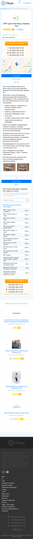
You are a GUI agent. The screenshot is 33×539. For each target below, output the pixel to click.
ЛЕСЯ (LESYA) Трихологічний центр (16, 413)
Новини (4, 489)
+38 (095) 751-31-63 (16, 53)
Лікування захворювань (9, 487)
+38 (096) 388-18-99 (16, 50)
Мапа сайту (5, 494)
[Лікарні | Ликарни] (16, 443)
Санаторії (5, 511)
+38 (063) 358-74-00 (16, 48)
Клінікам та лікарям (8, 483)
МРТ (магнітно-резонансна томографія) (12, 206)
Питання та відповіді (8, 506)
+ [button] (4, 61)
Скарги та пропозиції (8, 500)
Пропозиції (5, 496)
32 (11, 359)
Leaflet (29, 72)
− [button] (4, 64)
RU (19, 2)
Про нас (4, 502)
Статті (4, 491)
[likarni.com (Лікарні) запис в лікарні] (7, 3)
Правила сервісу (7, 485)
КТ (2, 479)
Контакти (5, 498)
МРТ (3, 476)
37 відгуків (20, 29)
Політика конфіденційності (10, 509)
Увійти (4, 504)
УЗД (3, 481)
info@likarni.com (17, 529)
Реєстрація (10, 504)
